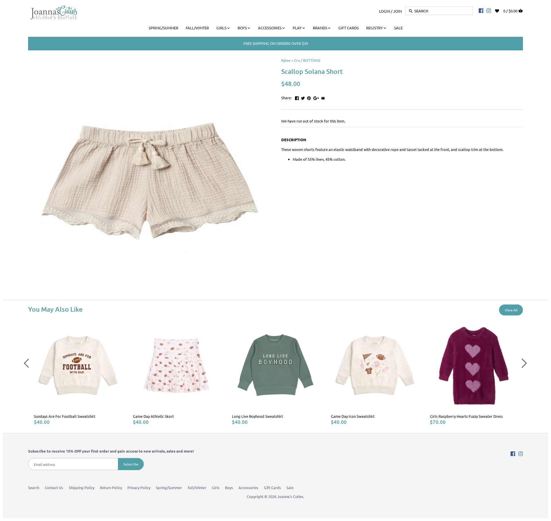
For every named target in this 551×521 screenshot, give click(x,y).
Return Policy (111, 487)
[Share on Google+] (316, 97)
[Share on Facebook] (297, 97)
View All (511, 310)
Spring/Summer (169, 487)
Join (397, 10)
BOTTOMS (311, 60)
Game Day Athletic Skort (153, 416)
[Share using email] (323, 97)
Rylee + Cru (290, 60)
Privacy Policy (138, 487)
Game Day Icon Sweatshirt (353, 416)
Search (33, 487)
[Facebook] (481, 10)
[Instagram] (488, 10)
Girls (216, 487)
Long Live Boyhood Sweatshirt (257, 416)
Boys (229, 487)
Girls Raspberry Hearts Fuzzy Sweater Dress (466, 416)
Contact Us (54, 487)
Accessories (248, 487)
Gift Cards (272, 487)
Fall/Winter (197, 487)
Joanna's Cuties (290, 496)
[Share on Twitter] (303, 97)
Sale (290, 487)
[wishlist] (500, 10)
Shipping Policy (81, 487)
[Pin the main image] (309, 97)
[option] (77, 373)
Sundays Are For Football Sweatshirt (64, 416)
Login (384, 10)
